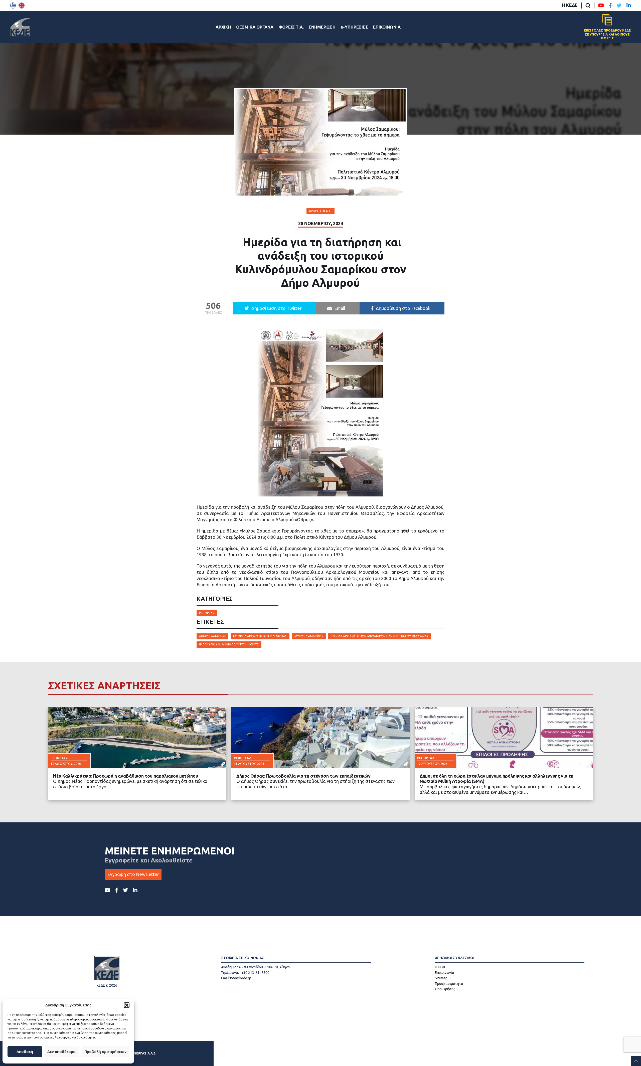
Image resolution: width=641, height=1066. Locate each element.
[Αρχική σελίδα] (20, 27)
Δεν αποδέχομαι (61, 1051)
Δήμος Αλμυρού (212, 636)
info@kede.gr (240, 978)
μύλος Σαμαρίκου (308, 636)
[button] (126, 1005)
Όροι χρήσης (445, 989)
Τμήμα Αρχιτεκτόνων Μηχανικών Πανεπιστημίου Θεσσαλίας (380, 636)
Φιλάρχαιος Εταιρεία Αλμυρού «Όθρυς (229, 644)
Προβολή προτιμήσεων (105, 1051)
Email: (225, 978)
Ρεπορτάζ (207, 613)
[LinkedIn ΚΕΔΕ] (628, 6)
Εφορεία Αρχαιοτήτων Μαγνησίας (260, 636)
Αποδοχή (25, 1051)
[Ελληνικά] (13, 6)
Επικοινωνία (444, 973)
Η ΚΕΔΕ (570, 5)
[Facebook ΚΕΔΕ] (610, 6)
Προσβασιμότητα (449, 984)
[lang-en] (22, 6)
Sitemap (441, 978)
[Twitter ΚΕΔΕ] (618, 6)
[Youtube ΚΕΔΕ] (601, 6)
